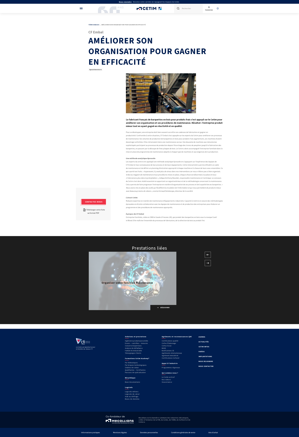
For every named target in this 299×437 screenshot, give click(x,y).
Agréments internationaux (172, 353)
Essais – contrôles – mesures (136, 343)
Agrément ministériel (170, 355)
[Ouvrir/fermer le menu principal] (81, 8)
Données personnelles (149, 432)
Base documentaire (132, 382)
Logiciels (129, 387)
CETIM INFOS (204, 347)
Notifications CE (168, 351)
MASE (164, 348)
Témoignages (93, 25)
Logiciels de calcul (132, 394)
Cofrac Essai (166, 346)
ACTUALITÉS (204, 342)
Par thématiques (131, 363)
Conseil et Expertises (133, 346)
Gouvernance (167, 382)
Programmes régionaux (171, 367)
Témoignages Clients (133, 353)
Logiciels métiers (132, 392)
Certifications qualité (170, 341)
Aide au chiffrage (131, 396)
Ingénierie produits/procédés (136, 341)
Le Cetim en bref (168, 377)
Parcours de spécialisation (135, 372)
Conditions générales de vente (183, 432)
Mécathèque (130, 378)
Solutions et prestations (135, 337)
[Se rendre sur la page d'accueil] (149, 8)
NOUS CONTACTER (206, 366)
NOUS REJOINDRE (206, 361)
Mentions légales (120, 432)
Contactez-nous (93, 202)
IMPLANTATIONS (205, 356)
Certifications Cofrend (170, 358)
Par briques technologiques (136, 365)
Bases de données (132, 399)
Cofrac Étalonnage (169, 343)
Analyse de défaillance (134, 348)
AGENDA (202, 337)
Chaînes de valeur (132, 367)
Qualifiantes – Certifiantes (135, 370)
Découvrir (165, 307)
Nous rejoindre (125, 2)
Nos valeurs (166, 380)
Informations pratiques (90, 432)
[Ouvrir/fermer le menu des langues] (217, 8)
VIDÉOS (202, 351)
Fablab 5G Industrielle (133, 351)
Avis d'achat (213, 432)
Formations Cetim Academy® (137, 358)
